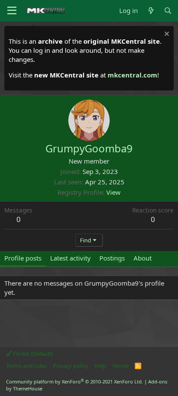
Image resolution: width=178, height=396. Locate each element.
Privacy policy (70, 366)
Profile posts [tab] (22, 258)
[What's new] (150, 11)
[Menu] (12, 11)
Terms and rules (26, 366)
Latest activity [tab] (70, 258)
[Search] (167, 11)
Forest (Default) (32, 353)
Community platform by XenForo (74, 381)
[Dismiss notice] (165, 34)
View (113, 192)
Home (121, 366)
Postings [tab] (112, 258)
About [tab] (143, 258)
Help (100, 366)
